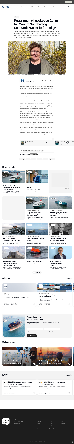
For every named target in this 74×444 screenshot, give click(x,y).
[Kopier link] (53, 80)
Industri (38, 423)
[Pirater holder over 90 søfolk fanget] (37, 233)
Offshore (39, 426)
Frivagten (51, 425)
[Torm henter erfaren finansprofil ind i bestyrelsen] (13, 233)
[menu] (71, 6)
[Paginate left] (3, 294)
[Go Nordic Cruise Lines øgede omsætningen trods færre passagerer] (13, 181)
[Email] (50, 80)
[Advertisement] (60, 180)
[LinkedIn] (45, 80)
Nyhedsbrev (63, 425)
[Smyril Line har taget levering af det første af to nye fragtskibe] (60, 208)
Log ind (62, 1)
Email (45, 326)
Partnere (62, 421)
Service (39, 425)
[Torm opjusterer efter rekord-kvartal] (37, 181)
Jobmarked (51, 428)
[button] (53, 139)
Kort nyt (50, 423)
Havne (38, 428)
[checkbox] (27, 332)
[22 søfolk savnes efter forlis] (37, 256)
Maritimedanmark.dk (30, 81)
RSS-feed (63, 423)
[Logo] (5, 7)
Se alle (68, 278)
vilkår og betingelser (51, 331)
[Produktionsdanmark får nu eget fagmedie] (37, 143)
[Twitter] (48, 80)
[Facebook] (42, 80)
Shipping (39, 421)
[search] (68, 6)
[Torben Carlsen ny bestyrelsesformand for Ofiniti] (60, 257)
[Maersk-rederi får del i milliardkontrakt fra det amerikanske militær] (13, 257)
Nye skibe (51, 421)
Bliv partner (68, 1)
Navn (28, 326)
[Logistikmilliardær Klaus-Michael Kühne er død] (60, 233)
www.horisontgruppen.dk (19, 428)
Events (50, 426)
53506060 (19, 426)
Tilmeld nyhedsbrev (31, 335)
